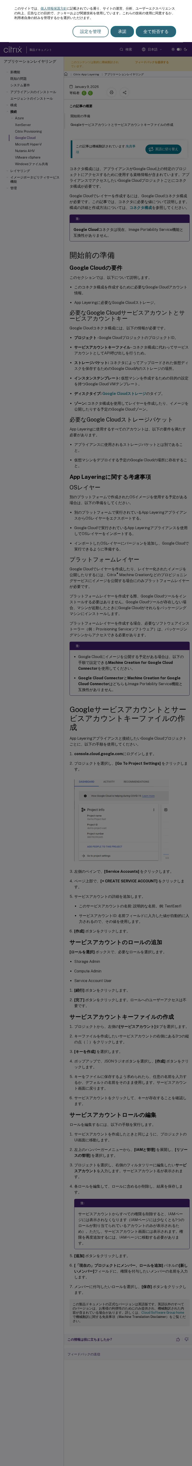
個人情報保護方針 (54, 8)
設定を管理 (90, 31)
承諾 (122, 31)
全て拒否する (156, 31)
